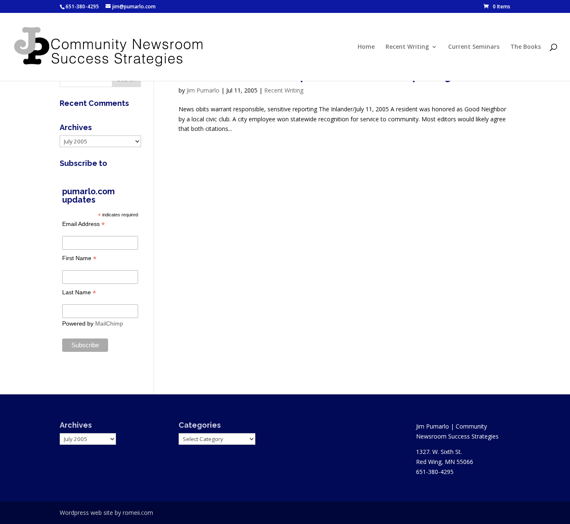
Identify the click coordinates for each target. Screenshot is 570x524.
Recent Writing (407, 47)
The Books (525, 47)
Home (366, 47)
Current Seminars (473, 47)
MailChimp (109, 323)
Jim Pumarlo (203, 90)
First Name (79, 258)
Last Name (79, 292)
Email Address (83, 224)
